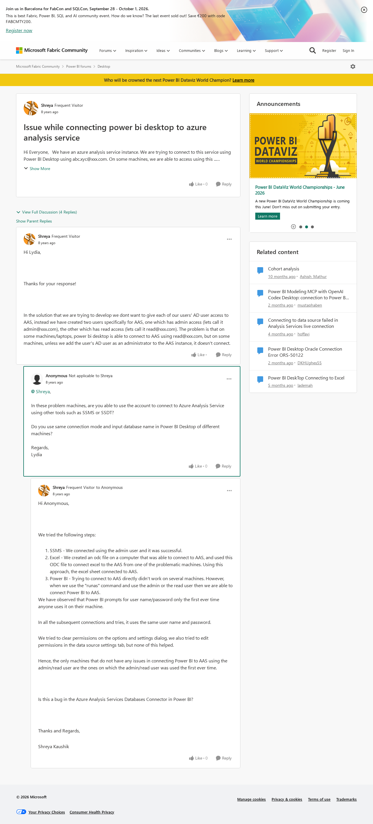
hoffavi (303, 334)
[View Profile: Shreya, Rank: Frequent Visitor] (31, 108)
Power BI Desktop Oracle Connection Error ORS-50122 (305, 352)
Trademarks (346, 799)
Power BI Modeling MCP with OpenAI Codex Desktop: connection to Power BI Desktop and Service (307, 294)
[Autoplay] (293, 227)
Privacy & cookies (287, 799)
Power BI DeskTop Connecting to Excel (306, 378)
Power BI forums (78, 66)
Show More (40, 168)
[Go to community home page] (52, 50)
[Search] (312, 50)
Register (329, 50)
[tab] (300, 227)
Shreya (47, 105)
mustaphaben (310, 305)
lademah (305, 385)
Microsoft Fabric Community (38, 66)
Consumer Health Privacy (92, 811)
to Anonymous (109, 487)
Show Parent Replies (34, 221)
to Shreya (104, 375)
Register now (19, 30)
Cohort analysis (283, 269)
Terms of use (319, 799)
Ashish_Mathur (313, 276)
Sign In (348, 50)
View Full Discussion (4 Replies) (49, 212)
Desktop (104, 66)
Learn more (243, 80)
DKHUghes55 (310, 362)
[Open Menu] (353, 66)
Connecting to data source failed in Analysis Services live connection (303, 323)
